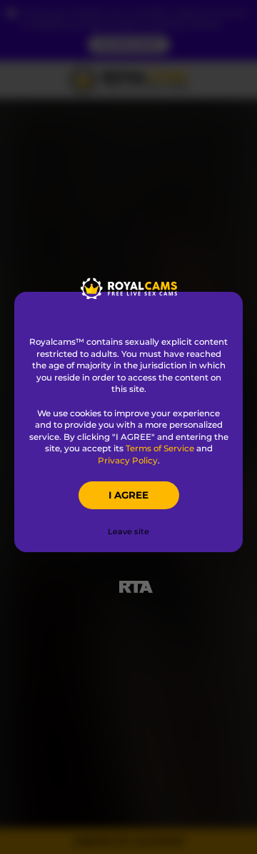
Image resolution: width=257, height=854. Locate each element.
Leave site (128, 531)
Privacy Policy (128, 461)
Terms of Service (160, 448)
